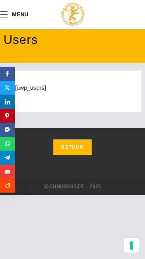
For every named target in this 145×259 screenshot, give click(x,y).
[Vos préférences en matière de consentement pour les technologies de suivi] (131, 245)
